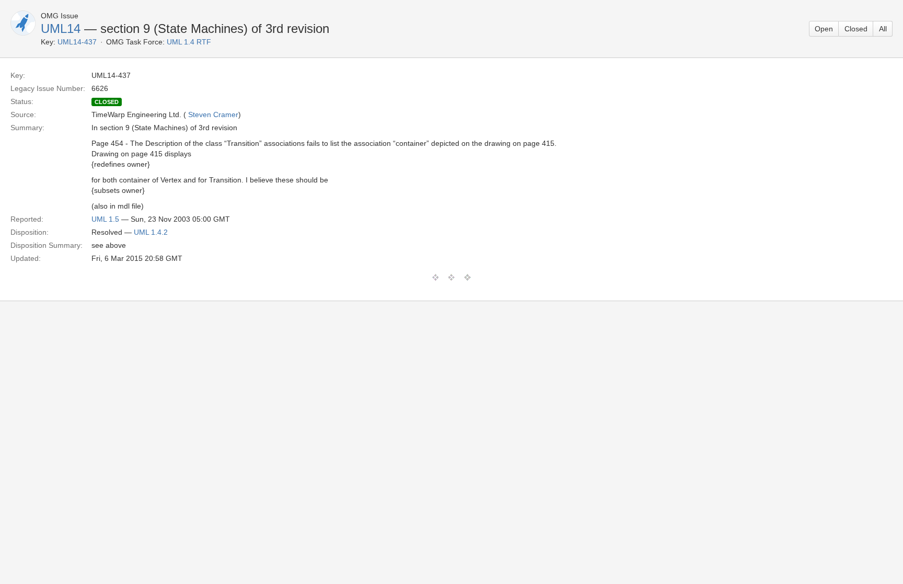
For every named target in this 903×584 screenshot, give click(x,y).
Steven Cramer (213, 114)
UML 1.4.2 (151, 232)
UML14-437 (77, 42)
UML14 (60, 28)
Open (824, 29)
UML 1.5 (105, 219)
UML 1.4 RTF (189, 42)
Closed (855, 29)
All (883, 29)
